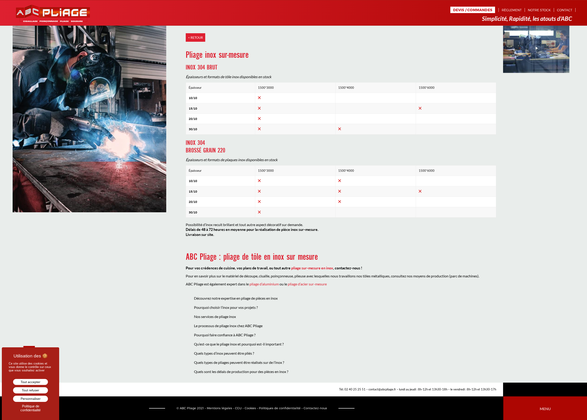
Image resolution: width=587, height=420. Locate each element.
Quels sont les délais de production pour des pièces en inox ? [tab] (241, 371)
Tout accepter (30, 382)
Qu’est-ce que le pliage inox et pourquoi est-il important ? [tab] (239, 344)
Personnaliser (31, 399)
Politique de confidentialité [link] (30, 408)
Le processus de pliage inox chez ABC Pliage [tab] (228, 325)
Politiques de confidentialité (280, 408)
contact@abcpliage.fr (382, 389)
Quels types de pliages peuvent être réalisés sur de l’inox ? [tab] (239, 362)
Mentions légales (219, 408)
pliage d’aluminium (264, 284)
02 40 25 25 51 (354, 389)
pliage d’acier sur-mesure (307, 284)
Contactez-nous (315, 408)
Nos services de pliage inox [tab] (215, 316)
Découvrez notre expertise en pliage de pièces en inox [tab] (236, 298)
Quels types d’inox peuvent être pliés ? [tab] (224, 353)
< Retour (195, 37)
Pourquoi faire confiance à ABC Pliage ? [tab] (224, 335)
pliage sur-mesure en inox (312, 268)
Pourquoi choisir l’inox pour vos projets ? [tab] (226, 307)
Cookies (250, 408)
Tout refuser (30, 390)
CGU (238, 408)
